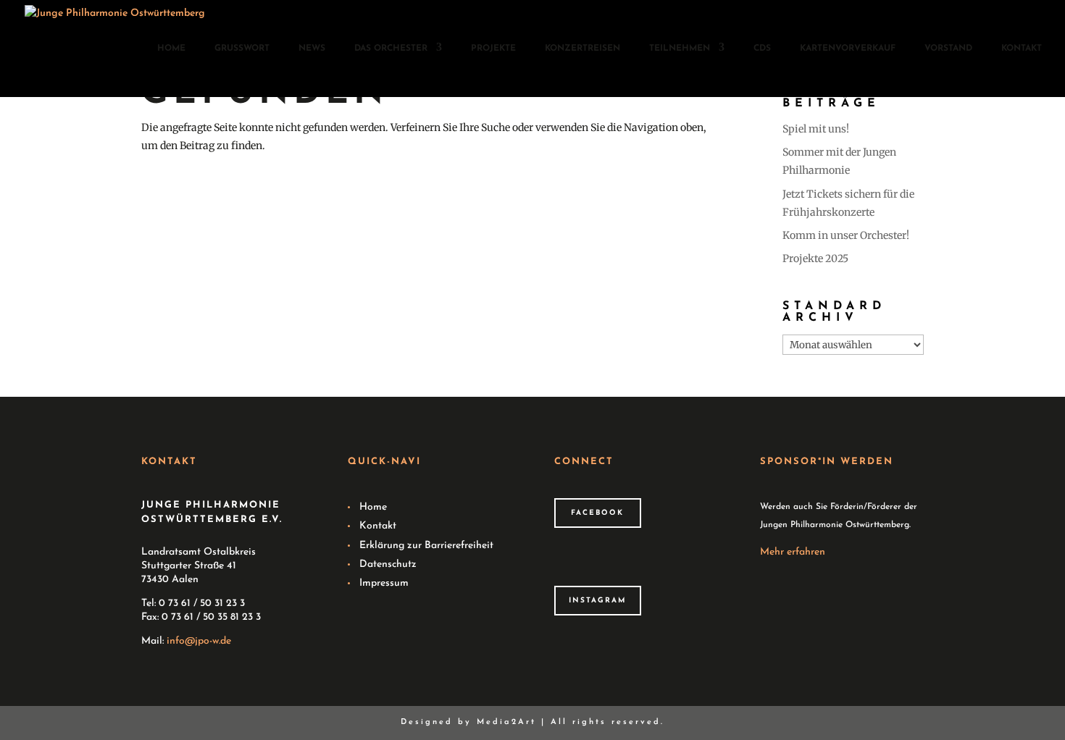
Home (171, 48)
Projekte (493, 48)
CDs (762, 48)
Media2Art (506, 722)
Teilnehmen (679, 48)
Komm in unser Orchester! (845, 235)
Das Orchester (390, 48)
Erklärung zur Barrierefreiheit (426, 545)
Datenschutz (388, 564)
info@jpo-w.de (199, 641)
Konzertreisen (582, 48)
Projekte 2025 (815, 258)
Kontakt (1021, 48)
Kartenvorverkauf (847, 48)
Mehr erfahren (792, 552)
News (311, 48)
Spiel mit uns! (815, 128)
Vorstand (948, 48)
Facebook (597, 513)
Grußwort (242, 48)
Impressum (384, 583)
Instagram (597, 601)
